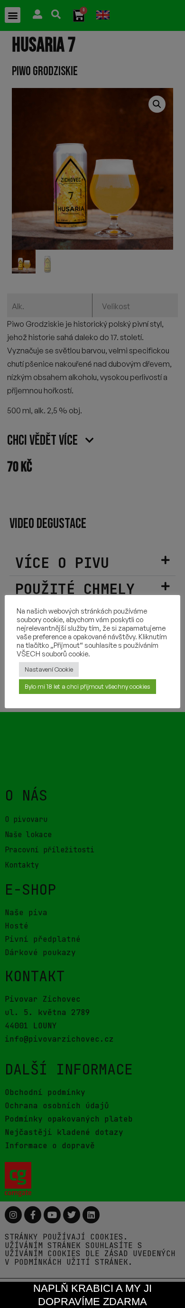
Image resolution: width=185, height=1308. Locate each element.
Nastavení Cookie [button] (49, 669)
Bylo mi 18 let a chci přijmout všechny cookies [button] (87, 686)
